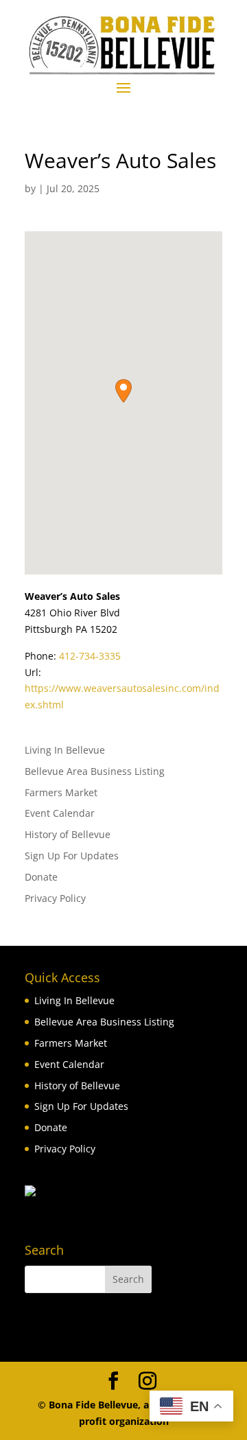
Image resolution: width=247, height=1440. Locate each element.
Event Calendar (60, 813)
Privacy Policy (55, 898)
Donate (41, 876)
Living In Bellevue (65, 749)
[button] (123, 390)
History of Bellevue (67, 834)
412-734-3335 (90, 655)
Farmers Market (61, 792)
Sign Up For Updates (72, 855)
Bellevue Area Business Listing (95, 771)
